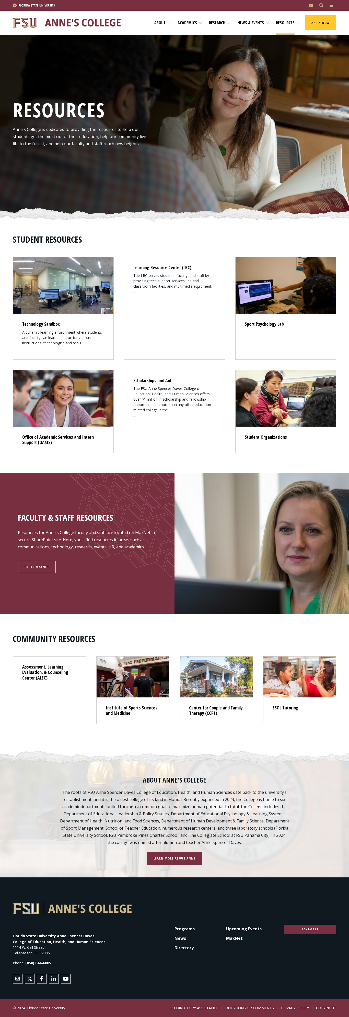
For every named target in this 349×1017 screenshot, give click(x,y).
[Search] (321, 5)
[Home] (69, 23)
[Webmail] (311, 5)
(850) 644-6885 (38, 962)
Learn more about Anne (174, 858)
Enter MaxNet (37, 566)
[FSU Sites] (331, 5)
